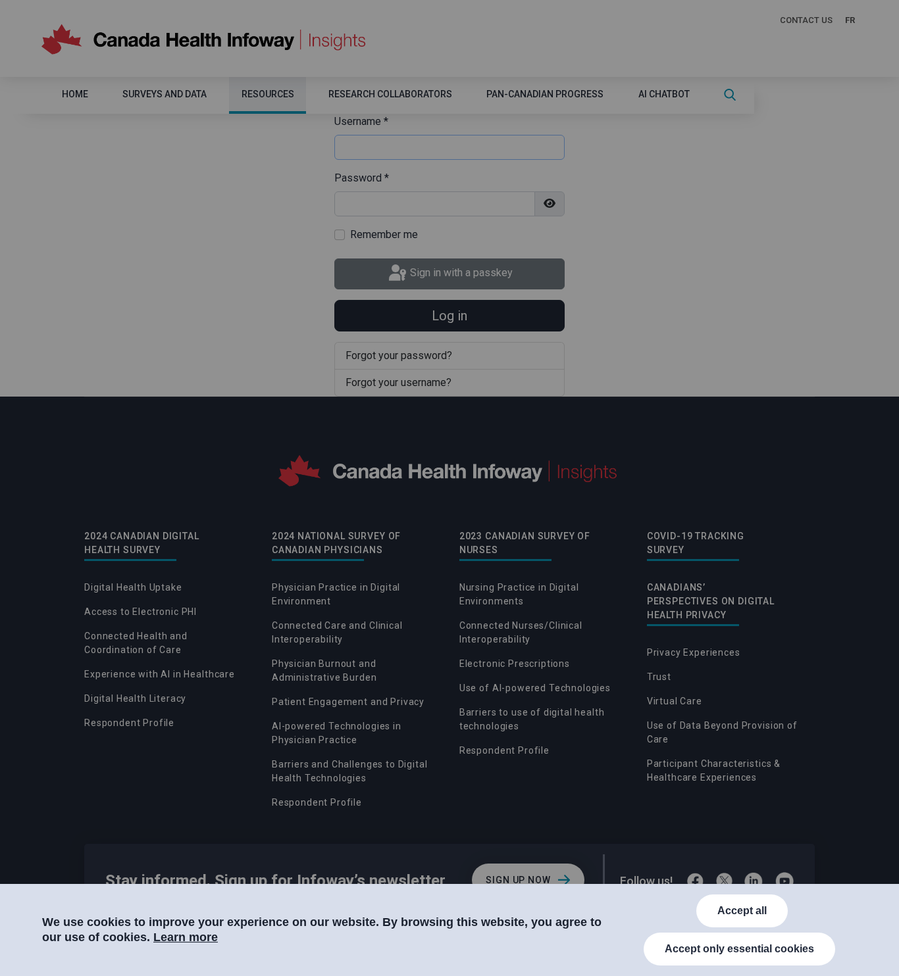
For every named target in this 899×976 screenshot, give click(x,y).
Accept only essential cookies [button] (739, 948)
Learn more (185, 937)
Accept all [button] (742, 910)
